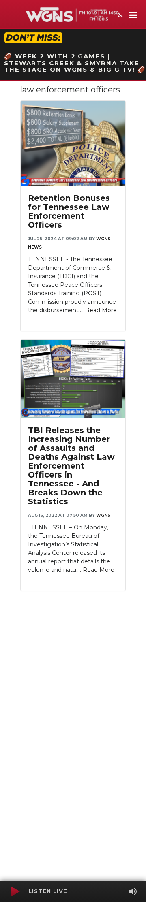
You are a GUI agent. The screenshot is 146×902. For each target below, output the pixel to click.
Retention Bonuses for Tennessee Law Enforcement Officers (69, 211)
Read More (101, 310)
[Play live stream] (15, 891)
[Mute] (133, 891)
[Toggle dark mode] (119, 16)
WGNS (103, 515)
